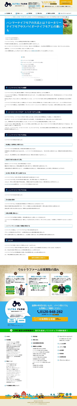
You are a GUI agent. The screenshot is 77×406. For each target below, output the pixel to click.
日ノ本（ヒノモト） (10, 366)
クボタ (11, 363)
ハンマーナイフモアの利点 (28, 64)
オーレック (8, 376)
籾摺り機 (8, 347)
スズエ (7, 373)
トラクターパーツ (10, 353)
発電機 (17, 349)
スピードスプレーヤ (14, 344)
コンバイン (13, 342)
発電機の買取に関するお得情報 (39, 348)
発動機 (7, 356)
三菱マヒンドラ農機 (10, 369)
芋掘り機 (11, 346)
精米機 (7, 350)
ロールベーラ (9, 352)
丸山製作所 (17, 379)
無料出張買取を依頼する (38, 257)
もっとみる (38, 79)
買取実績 (30, 13)
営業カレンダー (53, 3)
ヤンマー (14, 363)
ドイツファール (9, 372)
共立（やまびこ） (10, 377)
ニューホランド (9, 370)
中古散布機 (8, 349)
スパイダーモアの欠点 (9, 184)
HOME (8, 336)
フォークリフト (15, 355)
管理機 (20, 355)
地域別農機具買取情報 (38, 343)
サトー (18, 372)
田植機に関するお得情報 (38, 365)
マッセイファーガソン (14, 373)
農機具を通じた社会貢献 (64, 340)
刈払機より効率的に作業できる (30, 66)
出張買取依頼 (62, 356)
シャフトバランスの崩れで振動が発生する (32, 77)
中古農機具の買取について (12, 385)
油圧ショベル (9, 355)
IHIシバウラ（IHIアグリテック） (13, 367)
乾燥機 (12, 347)
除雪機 (16, 350)
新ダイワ (13, 376)
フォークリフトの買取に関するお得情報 (41, 352)
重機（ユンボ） (16, 343)
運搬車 (7, 346)
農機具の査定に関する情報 (38, 355)
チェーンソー (16, 347)
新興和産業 (8, 382)
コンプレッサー (9, 343)
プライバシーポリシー (64, 360)
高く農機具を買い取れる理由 (65, 338)
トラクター (8, 342)
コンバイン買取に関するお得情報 (40, 360)
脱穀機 (15, 346)
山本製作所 (19, 380)
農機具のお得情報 (51, 13)
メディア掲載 (62, 347)
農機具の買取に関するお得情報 (39, 353)
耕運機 (17, 342)
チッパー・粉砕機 (13, 356)
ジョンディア (9, 375)
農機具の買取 (34, 50)
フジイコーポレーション (11, 380)
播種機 (18, 356)
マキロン (13, 382)
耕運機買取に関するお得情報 (39, 358)
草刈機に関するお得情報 (38, 367)
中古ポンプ (12, 350)
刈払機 (19, 344)
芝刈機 (18, 346)
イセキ (16, 369)
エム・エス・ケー (16, 375)
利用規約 (61, 353)
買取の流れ (40, 13)
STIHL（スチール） (10, 379)
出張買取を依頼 (66, 2)
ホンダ (7, 363)
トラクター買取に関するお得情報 (40, 357)
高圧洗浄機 (13, 349)
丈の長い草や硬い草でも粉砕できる (30, 69)
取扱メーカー (20, 13)
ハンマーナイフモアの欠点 (28, 72)
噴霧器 (7, 357)
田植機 (7, 344)
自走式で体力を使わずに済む (29, 67)
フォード (15, 372)
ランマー (16, 353)
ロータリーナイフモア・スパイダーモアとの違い (32, 62)
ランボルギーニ (16, 370)
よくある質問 (62, 343)
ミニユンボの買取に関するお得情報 (40, 350)
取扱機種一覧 (9, 13)
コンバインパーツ (16, 352)
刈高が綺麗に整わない (28, 75)
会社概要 (61, 350)
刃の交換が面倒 (27, 73)
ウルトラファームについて (65, 13)
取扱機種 (8, 339)
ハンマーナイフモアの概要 (28, 60)
